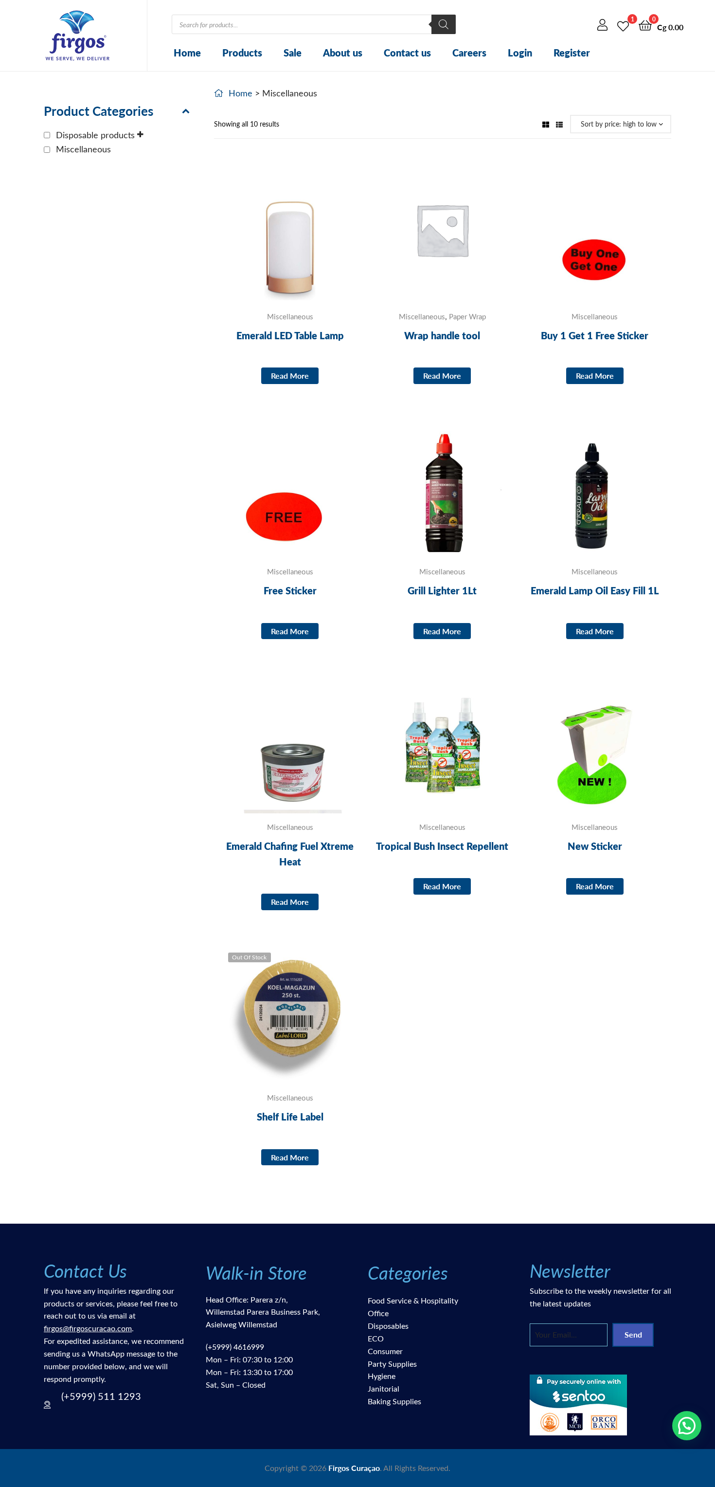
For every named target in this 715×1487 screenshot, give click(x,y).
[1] (623, 24)
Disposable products (95, 135)
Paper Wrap (467, 316)
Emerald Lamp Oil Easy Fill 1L (595, 590)
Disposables (388, 1326)
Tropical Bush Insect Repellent (442, 846)
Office (378, 1313)
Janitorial (383, 1388)
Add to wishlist (266, 237)
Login (520, 52)
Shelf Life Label (290, 1116)
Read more (290, 375)
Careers (469, 52)
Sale (293, 52)
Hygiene (381, 1376)
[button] (686, 1425)
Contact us (407, 52)
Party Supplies (392, 1363)
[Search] (443, 24)
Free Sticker (290, 590)
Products (242, 52)
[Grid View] (546, 124)
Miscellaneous (290, 316)
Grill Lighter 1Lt (442, 590)
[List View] (559, 124)
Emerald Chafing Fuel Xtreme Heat (290, 853)
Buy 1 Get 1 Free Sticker (594, 335)
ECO (376, 1338)
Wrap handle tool (442, 335)
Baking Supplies (394, 1401)
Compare (290, 237)
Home (187, 52)
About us (342, 52)
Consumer (385, 1351)
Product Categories (98, 110)
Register (572, 52)
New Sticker (595, 846)
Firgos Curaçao (354, 1467)
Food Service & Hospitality (413, 1300)
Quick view (314, 237)
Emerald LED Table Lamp (290, 335)
